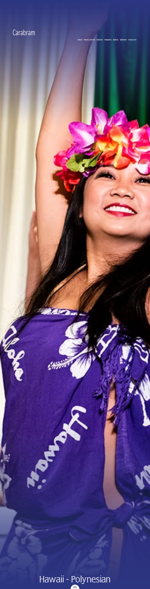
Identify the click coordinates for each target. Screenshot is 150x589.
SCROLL (75, 586)
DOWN (75, 588)
